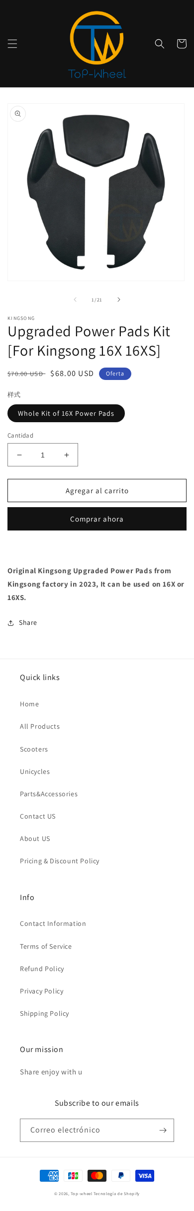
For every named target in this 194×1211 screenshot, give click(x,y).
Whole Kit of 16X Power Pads (66, 413)
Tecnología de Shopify (117, 1193)
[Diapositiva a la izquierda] (75, 299)
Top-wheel (81, 1193)
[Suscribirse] (163, 1130)
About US (35, 838)
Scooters (34, 749)
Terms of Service (46, 946)
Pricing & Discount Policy (59, 860)
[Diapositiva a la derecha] (119, 299)
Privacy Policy (41, 990)
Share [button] (28, 622)
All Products (40, 726)
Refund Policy (42, 968)
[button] (12, 44)
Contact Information (53, 923)
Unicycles (35, 771)
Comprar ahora (97, 519)
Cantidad (20, 435)
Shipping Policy (44, 1013)
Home (29, 703)
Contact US (38, 816)
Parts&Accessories (49, 793)
